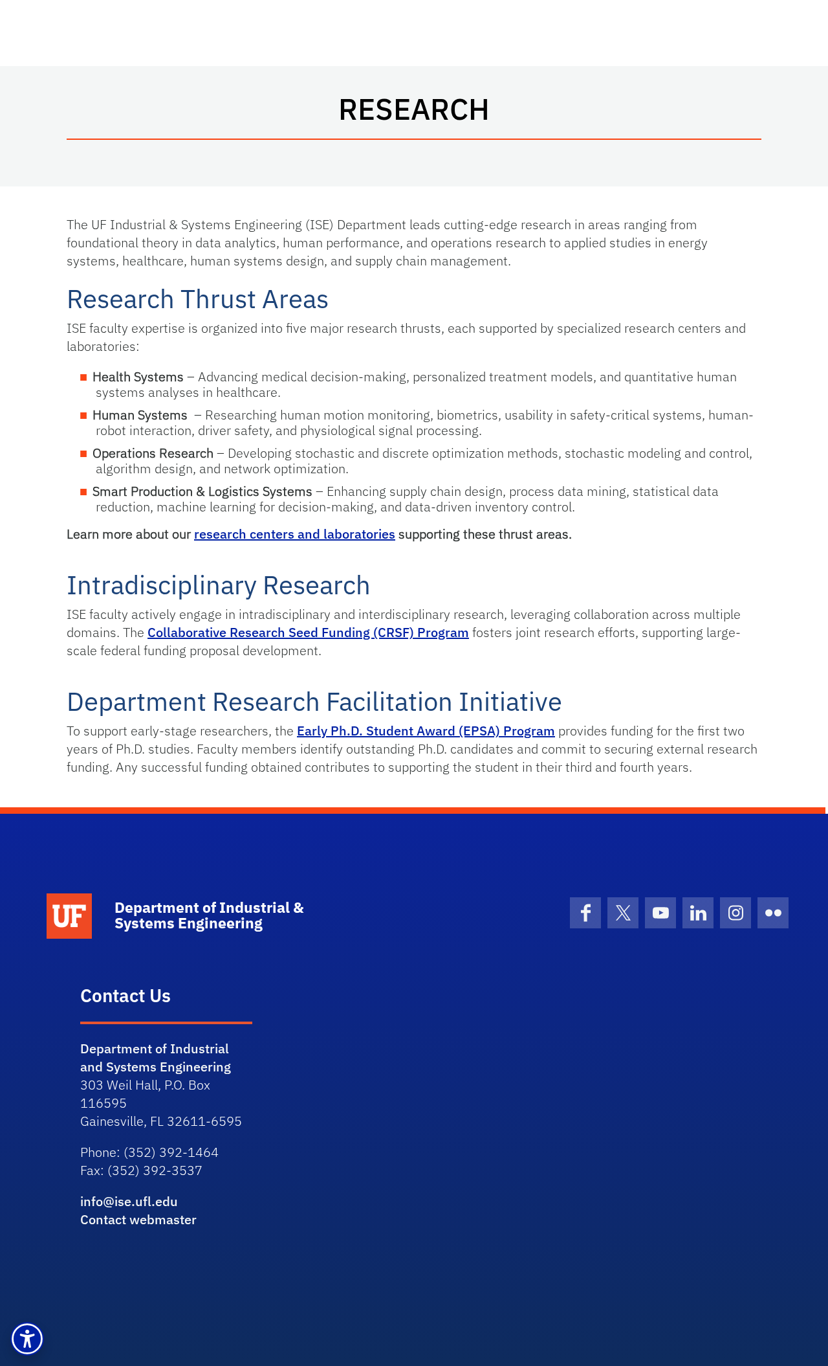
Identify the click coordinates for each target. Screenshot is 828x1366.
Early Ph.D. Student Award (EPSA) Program (426, 730)
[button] (27, 1339)
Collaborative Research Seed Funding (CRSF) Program (308, 632)
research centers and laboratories (294, 534)
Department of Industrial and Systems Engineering (155, 1057)
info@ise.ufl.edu (129, 1201)
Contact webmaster (138, 1219)
